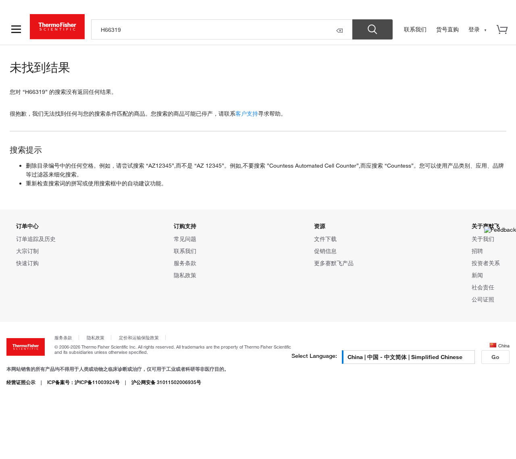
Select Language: (314, 355)
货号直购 (447, 29)
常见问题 (185, 238)
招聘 (477, 250)
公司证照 (483, 299)
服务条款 (185, 263)
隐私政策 (185, 275)
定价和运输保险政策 (139, 337)
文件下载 (325, 238)
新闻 (477, 275)
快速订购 (27, 263)
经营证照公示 (20, 382)
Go (495, 356)
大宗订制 (27, 250)
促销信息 (325, 250)
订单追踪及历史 (36, 238)
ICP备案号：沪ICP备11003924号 (83, 382)
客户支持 (246, 113)
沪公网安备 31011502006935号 (166, 382)
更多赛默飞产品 (334, 263)
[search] (222, 29)
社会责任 (483, 287)
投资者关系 (486, 263)
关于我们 (483, 238)
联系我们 (415, 29)
